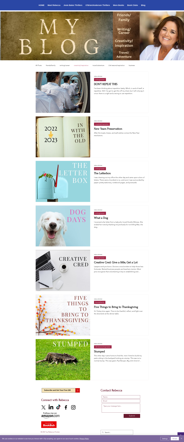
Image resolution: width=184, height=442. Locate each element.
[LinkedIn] (51, 407)
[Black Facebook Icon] (66, 407)
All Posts (39, 65)
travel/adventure (98, 65)
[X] (43, 407)
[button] (54, 5)
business (132, 65)
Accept (174, 439)
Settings (165, 439)
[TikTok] (58, 407)
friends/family (50, 65)
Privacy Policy (84, 439)
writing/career (65, 65)
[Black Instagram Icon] (73, 407)
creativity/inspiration (81, 65)
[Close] (181, 438)
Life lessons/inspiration (117, 65)
